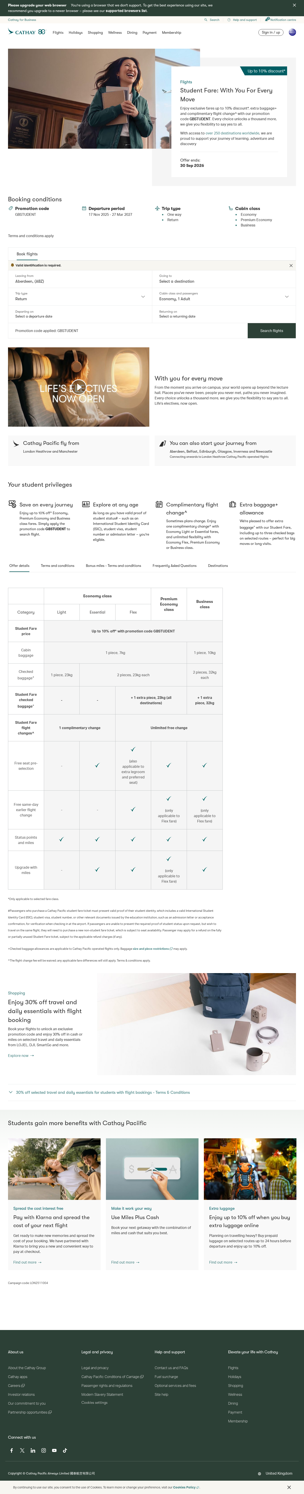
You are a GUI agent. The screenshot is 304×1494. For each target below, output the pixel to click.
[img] (294, 5)
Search (214, 20)
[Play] (79, 387)
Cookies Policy (184, 1487)
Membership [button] (171, 33)
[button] (27, 1262)
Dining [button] (132, 33)
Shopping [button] (95, 33)
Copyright (15, 1473)
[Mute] (17, 423)
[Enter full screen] (146, 423)
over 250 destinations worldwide (232, 133)
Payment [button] (150, 33)
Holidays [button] (76, 33)
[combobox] (80, 297)
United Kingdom (279, 1473)
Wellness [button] (115, 33)
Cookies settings (94, 1403)
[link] (196, 1024)
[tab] (27, 254)
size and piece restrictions (151, 948)
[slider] (10, 418)
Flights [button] (58, 33)
